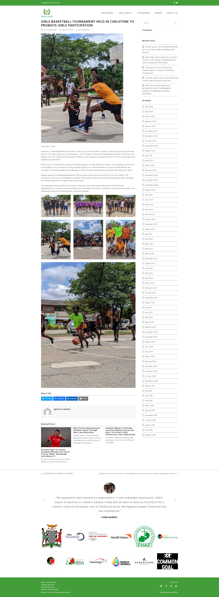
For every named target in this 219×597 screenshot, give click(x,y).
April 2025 (149, 160)
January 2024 (150, 219)
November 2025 (151, 136)
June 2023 (149, 239)
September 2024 (151, 185)
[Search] (160, 23)
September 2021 (151, 297)
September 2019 (151, 381)
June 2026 (149, 106)
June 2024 (149, 199)
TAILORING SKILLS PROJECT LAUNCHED (57, 473)
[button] (47, 399)
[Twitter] (177, 3)
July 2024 (149, 194)
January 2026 (150, 126)
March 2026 (150, 116)
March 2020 (150, 356)
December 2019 (151, 366)
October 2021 (150, 292)
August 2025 (150, 150)
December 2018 (151, 415)
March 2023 (149, 253)
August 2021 (150, 302)
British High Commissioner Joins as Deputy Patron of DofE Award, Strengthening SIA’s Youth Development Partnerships (159, 60)
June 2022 (149, 268)
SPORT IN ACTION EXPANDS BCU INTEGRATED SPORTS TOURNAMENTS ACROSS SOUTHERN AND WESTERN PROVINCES (156, 89)
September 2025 (151, 145)
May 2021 (149, 317)
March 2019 (149, 405)
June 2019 (149, 395)
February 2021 (150, 327)
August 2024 (150, 190)
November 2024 (151, 180)
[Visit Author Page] (47, 412)
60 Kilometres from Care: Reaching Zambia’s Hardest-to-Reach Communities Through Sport (158, 70)
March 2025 (150, 165)
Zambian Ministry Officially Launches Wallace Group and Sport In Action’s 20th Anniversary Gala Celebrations (120, 431)
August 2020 (150, 341)
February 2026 (150, 121)
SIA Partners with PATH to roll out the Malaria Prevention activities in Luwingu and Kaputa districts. (137, 473)
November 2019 (151, 371)
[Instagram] (171, 577)
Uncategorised (84, 29)
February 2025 (150, 170)
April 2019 (149, 400)
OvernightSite (173, 583)
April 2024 (149, 209)
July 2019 (148, 390)
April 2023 (149, 248)
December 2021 (151, 288)
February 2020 (150, 361)
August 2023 (150, 229)
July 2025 (148, 155)
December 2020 (151, 332)
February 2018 (150, 435)
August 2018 (150, 425)
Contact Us (174, 573)
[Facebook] (174, 3)
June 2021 (149, 312)
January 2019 (150, 410)
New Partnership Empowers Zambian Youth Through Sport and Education (86, 430)
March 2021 (149, 322)
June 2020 (149, 346)
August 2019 (150, 386)
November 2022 (151, 258)
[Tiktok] (176, 577)
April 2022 (149, 278)
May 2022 (149, 273)
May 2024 (149, 204)
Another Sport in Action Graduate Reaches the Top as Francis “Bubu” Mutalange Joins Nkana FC (55, 453)
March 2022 (150, 283)
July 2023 (148, 234)
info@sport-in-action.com (50, 2)
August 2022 (150, 263)
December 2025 (151, 131)
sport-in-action (67, 29)
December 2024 (151, 175)
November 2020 (151, 337)
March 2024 (150, 214)
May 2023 (149, 243)
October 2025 (150, 141)
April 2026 (149, 111)
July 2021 (148, 307)
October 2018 (150, 420)
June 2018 (149, 430)
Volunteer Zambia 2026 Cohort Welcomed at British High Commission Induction (160, 79)
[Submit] (175, 23)
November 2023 (151, 224)
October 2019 (150, 376)
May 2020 (149, 351)
